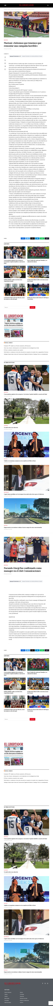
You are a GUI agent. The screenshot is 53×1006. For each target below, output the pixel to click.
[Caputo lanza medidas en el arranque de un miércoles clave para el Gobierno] (26, 478)
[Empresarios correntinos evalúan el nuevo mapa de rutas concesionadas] (26, 511)
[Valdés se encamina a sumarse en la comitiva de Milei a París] (26, 444)
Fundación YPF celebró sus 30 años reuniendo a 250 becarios (17, 345)
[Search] (47, 5)
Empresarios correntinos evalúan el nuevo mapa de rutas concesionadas (23, 527)
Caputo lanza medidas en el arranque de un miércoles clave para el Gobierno (24, 494)
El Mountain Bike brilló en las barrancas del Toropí (37, 280)
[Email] (5, 63)
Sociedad (6, 425)
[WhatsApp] (5, 69)
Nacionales (6, 492)
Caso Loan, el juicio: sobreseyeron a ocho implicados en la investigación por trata (21, 347)
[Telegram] (5, 66)
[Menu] (5, 5)
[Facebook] (5, 57)
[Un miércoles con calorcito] (26, 411)
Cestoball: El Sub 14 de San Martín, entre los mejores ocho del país (14, 298)
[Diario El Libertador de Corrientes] (26, 5)
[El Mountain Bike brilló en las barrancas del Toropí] (38, 272)
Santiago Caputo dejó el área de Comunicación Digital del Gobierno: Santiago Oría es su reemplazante (26, 354)
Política (5, 458)
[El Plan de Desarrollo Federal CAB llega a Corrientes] (38, 290)
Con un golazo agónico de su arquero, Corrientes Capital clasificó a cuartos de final (14, 262)
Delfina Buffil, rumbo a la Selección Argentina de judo (13, 280)
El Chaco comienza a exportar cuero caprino (13, 350)
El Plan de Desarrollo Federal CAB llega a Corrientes (38, 298)
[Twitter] (5, 60)
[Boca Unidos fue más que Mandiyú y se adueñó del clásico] (38, 252)
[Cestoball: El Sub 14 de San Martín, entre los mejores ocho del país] (15, 290)
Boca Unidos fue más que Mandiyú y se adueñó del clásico (37, 261)
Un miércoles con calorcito (11, 427)
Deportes (6, 40)
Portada (5, 9)
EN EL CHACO (8, 342)
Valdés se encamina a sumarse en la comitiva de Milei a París (20, 461)
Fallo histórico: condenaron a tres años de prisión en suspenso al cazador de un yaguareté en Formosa (26, 352)
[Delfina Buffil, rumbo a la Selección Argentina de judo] (15, 272)
